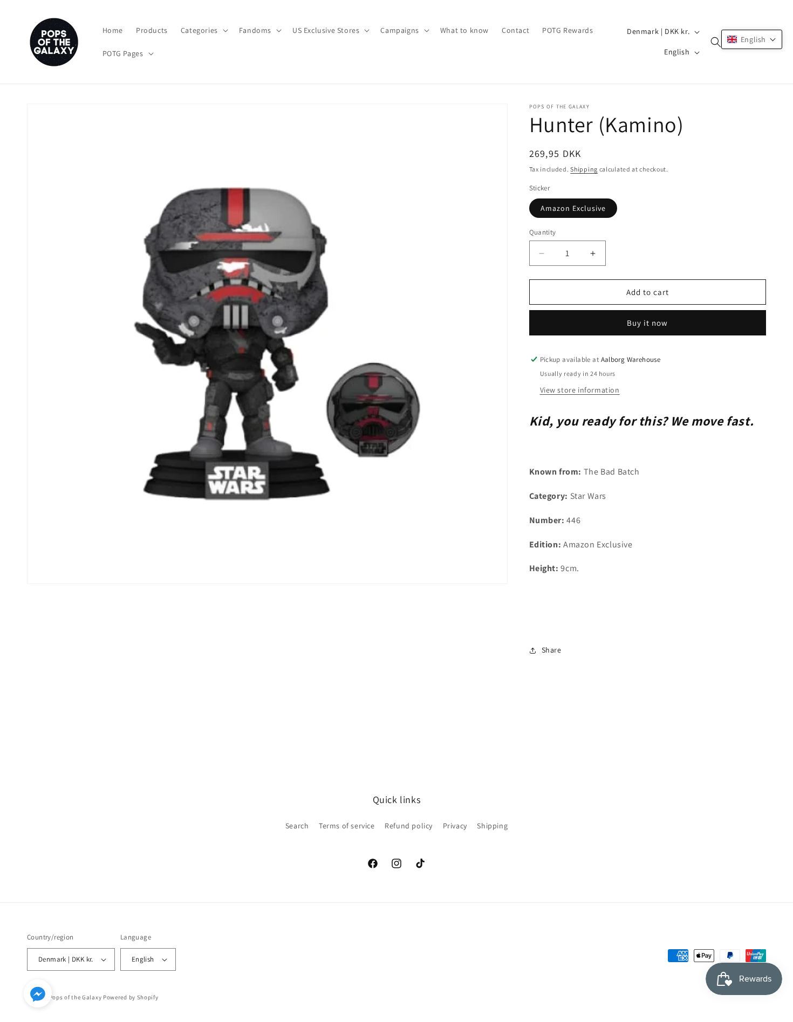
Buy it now (647, 323)
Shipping (584, 169)
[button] (203, 30)
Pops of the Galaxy (75, 997)
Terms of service (347, 826)
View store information (580, 390)
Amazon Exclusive (573, 208)
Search (297, 826)
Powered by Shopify (131, 997)
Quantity (542, 232)
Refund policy (409, 826)
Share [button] (552, 650)
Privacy (455, 826)
